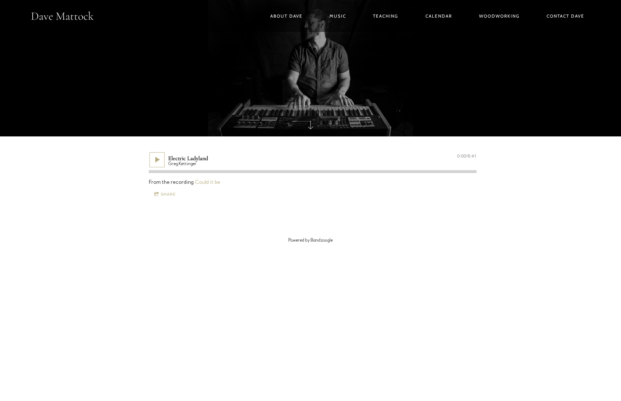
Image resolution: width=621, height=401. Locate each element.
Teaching (385, 16)
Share (168, 194)
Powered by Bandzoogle (310, 240)
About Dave (286, 16)
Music (338, 16)
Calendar (439, 16)
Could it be (207, 182)
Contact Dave (565, 16)
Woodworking (499, 16)
